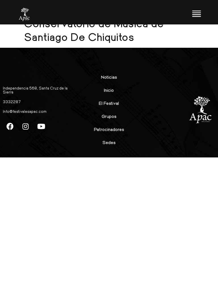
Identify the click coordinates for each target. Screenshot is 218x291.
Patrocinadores (109, 129)
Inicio (109, 90)
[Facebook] (10, 126)
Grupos (109, 116)
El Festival (109, 103)
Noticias (109, 77)
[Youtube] (41, 126)
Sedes (109, 142)
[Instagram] (25, 126)
